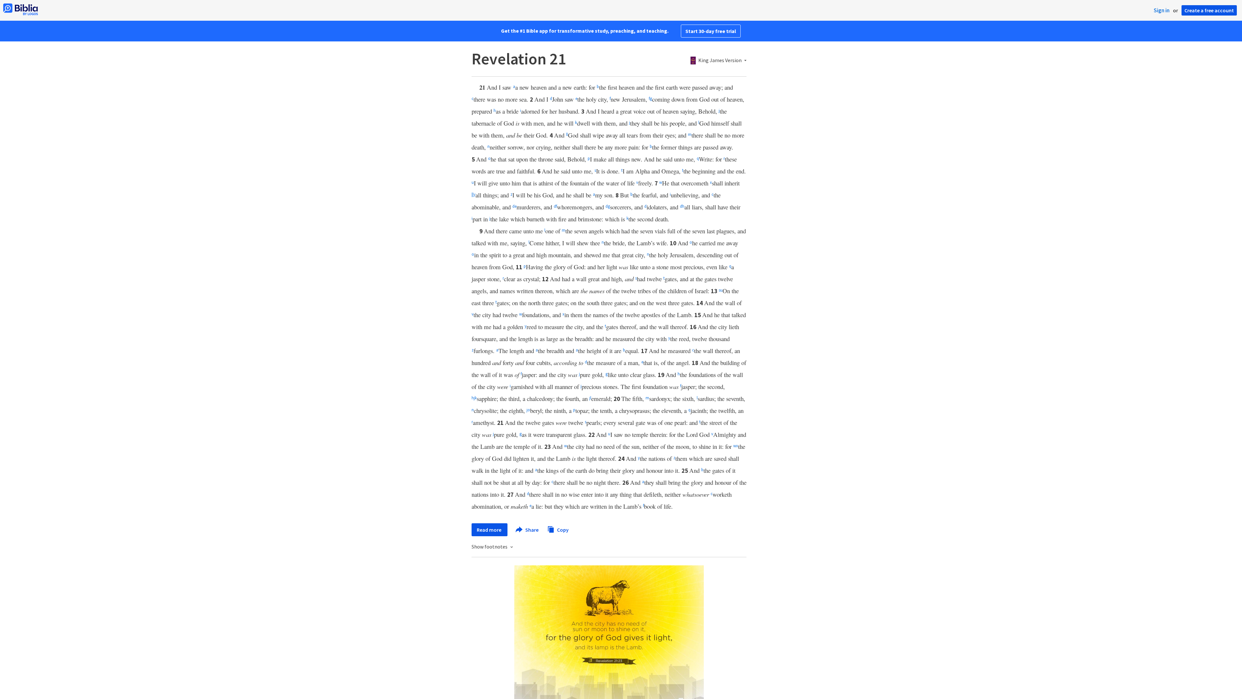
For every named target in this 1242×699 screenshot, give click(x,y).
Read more (489, 530)
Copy (562, 529)
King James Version (720, 60)
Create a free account (1209, 10)
